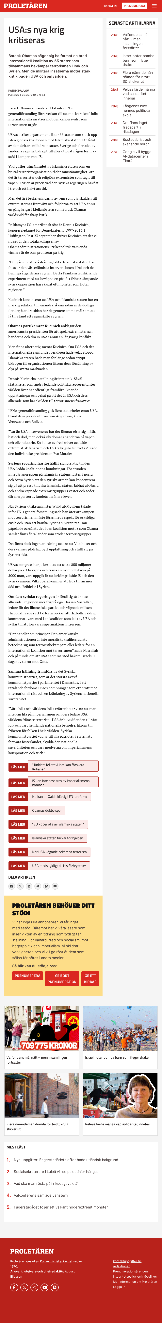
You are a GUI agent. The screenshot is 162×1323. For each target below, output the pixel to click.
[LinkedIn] (29, 886)
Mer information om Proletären (135, 1282)
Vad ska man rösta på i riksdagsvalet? (46, 1183)
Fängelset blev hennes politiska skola (136, 110)
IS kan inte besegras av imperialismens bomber (60, 782)
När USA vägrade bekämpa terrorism (59, 851)
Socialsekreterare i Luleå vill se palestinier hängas (56, 1171)
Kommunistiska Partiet (56, 1261)
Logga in (110, 6)
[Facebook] (11, 886)
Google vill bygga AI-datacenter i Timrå (137, 156)
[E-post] (55, 886)
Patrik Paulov (18, 90)
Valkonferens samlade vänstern (41, 1195)
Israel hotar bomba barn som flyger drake (138, 60)
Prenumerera (134, 6)
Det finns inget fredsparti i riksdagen (135, 127)
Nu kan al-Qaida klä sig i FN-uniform (59, 796)
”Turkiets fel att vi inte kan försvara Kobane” (58, 766)
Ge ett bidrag (90, 978)
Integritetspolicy (125, 1276)
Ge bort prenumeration (62, 978)
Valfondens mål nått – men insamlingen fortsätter (135, 41)
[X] (20, 886)
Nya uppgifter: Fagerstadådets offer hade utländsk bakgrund (66, 1160)
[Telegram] (37, 886)
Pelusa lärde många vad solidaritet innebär (139, 93)
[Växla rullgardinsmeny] (154, 6)
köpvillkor (150, 1276)
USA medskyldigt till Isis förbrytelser (59, 865)
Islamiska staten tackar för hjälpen (57, 838)
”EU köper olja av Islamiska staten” (58, 824)
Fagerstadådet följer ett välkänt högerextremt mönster (61, 1207)
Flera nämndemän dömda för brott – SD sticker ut (138, 77)
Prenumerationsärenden (130, 1271)
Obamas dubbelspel (46, 810)
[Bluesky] (46, 886)
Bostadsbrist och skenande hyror (137, 141)
